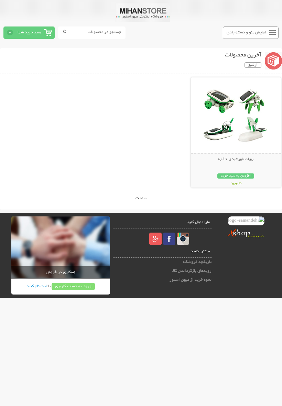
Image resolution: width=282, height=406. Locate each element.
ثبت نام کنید (36, 286)
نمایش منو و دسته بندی (246, 32)
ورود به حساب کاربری (73, 286)
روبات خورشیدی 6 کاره (235, 159)
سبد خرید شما (29, 32)
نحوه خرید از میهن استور (190, 280)
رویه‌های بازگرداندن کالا (191, 271)
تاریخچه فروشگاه (197, 262)
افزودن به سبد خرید (236, 176)
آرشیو (253, 65)
